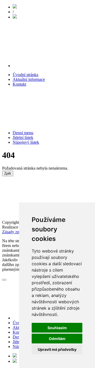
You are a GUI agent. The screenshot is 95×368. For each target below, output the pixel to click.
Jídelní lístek (23, 137)
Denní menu (23, 133)
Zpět (7, 173)
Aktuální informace (29, 79)
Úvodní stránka (25, 74)
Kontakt (19, 84)
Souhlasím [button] (57, 327)
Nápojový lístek (26, 142)
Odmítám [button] (57, 338)
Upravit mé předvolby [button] (57, 349)
